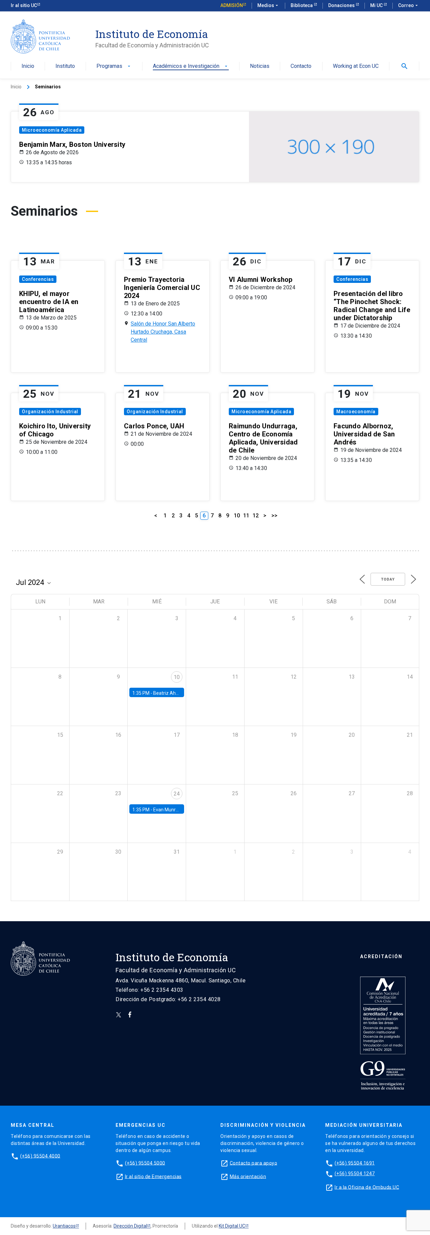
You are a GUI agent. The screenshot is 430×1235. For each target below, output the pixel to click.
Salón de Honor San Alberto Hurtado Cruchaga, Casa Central (163, 332)
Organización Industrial (50, 411)
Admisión (231, 5)
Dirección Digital (130, 1226)
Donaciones (342, 5)
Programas (114, 66)
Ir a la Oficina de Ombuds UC (367, 1187)
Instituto (65, 66)
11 (246, 515)
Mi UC (377, 5)
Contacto (301, 66)
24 (177, 794)
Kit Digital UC (232, 1226)
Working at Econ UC (356, 66)
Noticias (259, 66)
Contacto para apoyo (253, 1162)
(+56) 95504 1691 (355, 1162)
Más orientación (248, 1176)
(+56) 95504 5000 (145, 1162)
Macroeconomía (356, 411)
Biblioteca (302, 5)
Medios (268, 5)
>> (274, 515)
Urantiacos (64, 1226)
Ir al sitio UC (24, 5)
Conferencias (38, 279)
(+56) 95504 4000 (40, 1155)
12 (256, 515)
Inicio (28, 66)
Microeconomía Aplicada (52, 130)
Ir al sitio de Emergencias (153, 1176)
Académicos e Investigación (191, 66)
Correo (408, 5)
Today (388, 579)
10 (237, 515)
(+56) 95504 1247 (355, 1173)
